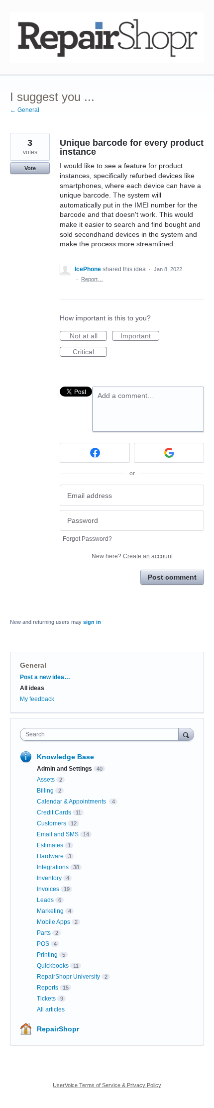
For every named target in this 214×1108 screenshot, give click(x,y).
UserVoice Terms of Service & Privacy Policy (107, 1085)
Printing (47, 954)
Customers (51, 823)
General (33, 665)
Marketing (50, 910)
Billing (45, 790)
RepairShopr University (68, 976)
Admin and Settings (64, 768)
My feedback (37, 699)
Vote (30, 168)
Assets (46, 779)
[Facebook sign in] (95, 453)
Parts (44, 932)
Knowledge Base (65, 757)
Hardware (50, 856)
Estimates (50, 845)
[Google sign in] (169, 453)
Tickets (46, 998)
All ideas (32, 688)
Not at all (88, 336)
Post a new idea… (45, 677)
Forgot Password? (87, 538)
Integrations (53, 867)
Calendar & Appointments (72, 801)
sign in (92, 622)
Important (139, 336)
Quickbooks (53, 965)
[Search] (186, 734)
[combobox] (101, 734)
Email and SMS (58, 834)
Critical (90, 352)
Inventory (49, 878)
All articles (51, 1009)
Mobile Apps (53, 921)
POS (43, 943)
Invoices (48, 889)
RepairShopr (58, 1029)
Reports (47, 987)
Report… (92, 279)
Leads (45, 900)
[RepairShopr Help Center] (107, 37)
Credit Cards (54, 812)
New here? (132, 556)
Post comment (172, 577)
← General (24, 109)
